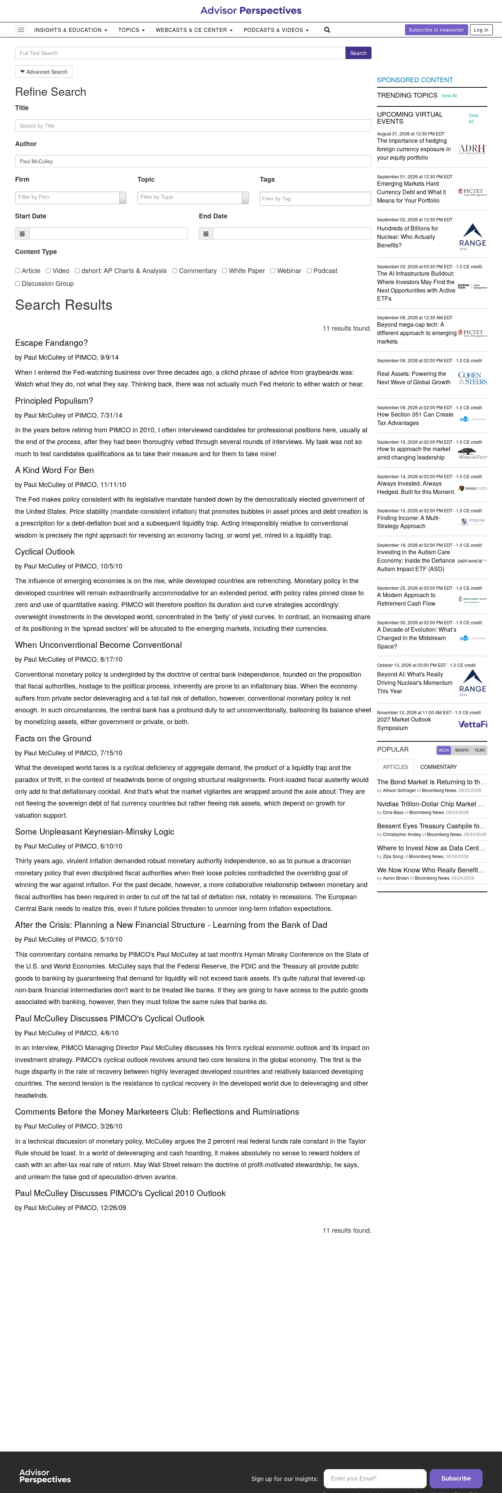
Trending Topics (407, 95)
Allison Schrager (399, 790)
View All (449, 95)
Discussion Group (47, 283)
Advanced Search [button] (46, 71)
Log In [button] (481, 29)
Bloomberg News (439, 790)
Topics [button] (129, 29)
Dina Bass (393, 812)
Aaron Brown (396, 878)
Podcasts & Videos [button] (274, 29)
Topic (146, 179)
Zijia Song (393, 856)
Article (30, 270)
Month (462, 750)
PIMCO (86, 357)
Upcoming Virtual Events (410, 117)
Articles (395, 766)
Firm (22, 179)
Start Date (30, 216)
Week (443, 750)
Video (60, 270)
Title (22, 107)
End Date (213, 216)
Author (26, 143)
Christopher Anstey (402, 834)
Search (358, 53)
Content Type (36, 251)
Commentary (197, 270)
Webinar (288, 270)
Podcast (324, 270)
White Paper (246, 270)
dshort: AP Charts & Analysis (123, 270)
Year (479, 750)
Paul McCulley (45, 357)
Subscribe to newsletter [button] (436, 29)
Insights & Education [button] (69, 29)
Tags (267, 179)
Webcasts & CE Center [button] (192, 29)
